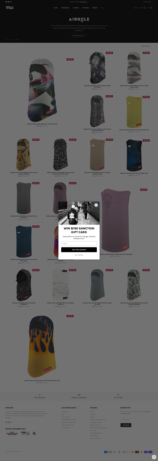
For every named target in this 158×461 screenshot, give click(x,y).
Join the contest (79, 250)
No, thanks (79, 255)
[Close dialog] (96, 205)
